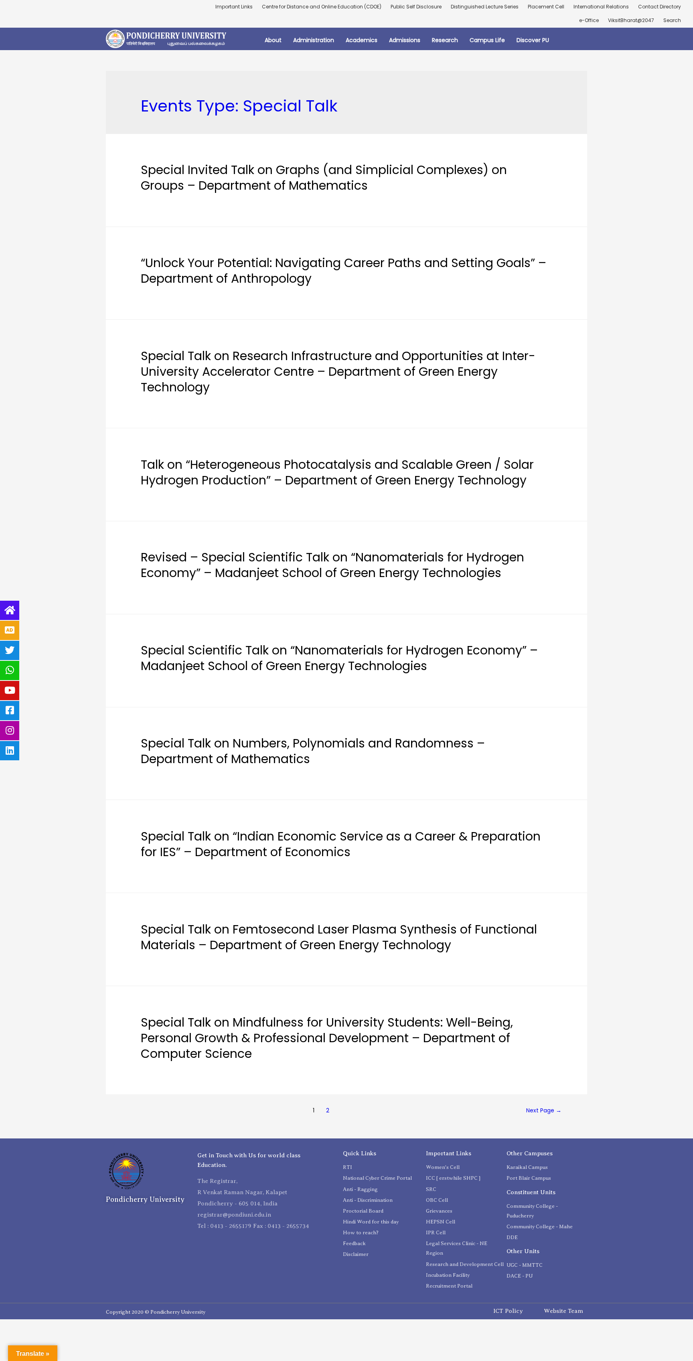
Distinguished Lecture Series (485, 6)
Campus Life (487, 40)
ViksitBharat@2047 (631, 20)
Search (672, 20)
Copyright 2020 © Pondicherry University (155, 1312)
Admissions (404, 40)
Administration (313, 40)
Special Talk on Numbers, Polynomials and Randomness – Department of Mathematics (313, 751)
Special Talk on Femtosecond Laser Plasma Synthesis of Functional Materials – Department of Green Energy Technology (339, 937)
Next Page (543, 1110)
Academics (361, 40)
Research (445, 40)
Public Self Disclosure (416, 6)
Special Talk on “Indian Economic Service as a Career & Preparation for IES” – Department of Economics (341, 844)
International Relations (601, 6)
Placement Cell (546, 6)
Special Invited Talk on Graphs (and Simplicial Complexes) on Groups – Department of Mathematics (324, 177)
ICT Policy (508, 1311)
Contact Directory (659, 6)
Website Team (563, 1311)
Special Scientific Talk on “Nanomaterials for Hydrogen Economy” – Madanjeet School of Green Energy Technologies (339, 658)
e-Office (589, 20)
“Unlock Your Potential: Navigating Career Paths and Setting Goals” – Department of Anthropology (343, 270)
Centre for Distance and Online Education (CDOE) (321, 6)
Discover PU (533, 40)
